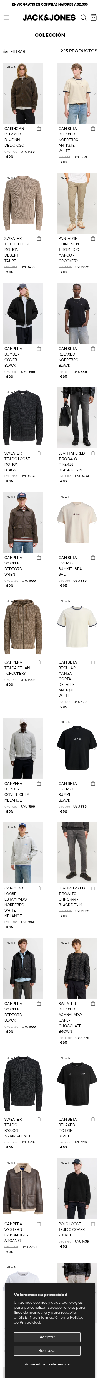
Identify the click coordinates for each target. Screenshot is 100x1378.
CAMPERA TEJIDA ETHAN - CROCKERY (17, 668)
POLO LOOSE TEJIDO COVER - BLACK (72, 1230)
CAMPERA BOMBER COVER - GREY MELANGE (16, 792)
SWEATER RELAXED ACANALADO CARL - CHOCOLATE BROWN (70, 1018)
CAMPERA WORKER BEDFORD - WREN (14, 566)
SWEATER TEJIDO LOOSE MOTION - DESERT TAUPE (17, 249)
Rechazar (47, 1350)
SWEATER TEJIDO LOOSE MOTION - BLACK (17, 461)
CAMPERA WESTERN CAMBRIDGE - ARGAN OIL (16, 1232)
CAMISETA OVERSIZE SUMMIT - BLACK (68, 792)
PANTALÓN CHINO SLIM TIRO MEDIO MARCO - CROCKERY (69, 249)
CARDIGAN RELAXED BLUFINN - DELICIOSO (14, 137)
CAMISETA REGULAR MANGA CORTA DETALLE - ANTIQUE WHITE (68, 679)
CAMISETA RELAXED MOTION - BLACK (68, 1127)
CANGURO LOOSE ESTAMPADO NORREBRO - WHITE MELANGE (15, 902)
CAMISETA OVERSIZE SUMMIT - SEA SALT (70, 566)
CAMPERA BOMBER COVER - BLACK (13, 357)
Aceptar (47, 1337)
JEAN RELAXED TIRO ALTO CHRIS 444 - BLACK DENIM (72, 896)
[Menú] (6, 17)
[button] (5, 93)
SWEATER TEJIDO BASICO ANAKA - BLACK (17, 1127)
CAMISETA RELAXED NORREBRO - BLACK (69, 357)
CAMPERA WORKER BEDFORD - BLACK (14, 1012)
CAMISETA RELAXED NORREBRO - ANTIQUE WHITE (69, 140)
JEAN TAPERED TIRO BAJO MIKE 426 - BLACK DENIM (72, 461)
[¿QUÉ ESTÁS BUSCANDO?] (83, 17)
